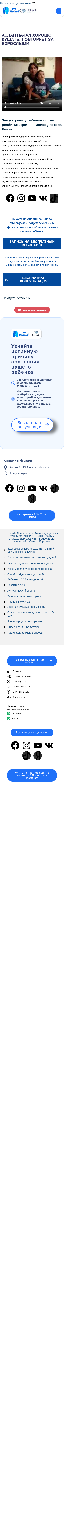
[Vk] (43, 198)
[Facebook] (10, 198)
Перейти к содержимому (16, 3)
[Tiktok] (54, 198)
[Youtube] (32, 198)
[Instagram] (21, 198)
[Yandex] (32, 498)
